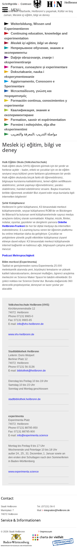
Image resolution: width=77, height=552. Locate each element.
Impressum (46, 531)
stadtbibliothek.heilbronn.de (24, 399)
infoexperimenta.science (32, 435)
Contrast (26, 4)
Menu (15, 10)
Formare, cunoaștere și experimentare (39, 67)
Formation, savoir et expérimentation (38, 119)
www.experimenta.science (23, 471)
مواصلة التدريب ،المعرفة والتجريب (34, 134)
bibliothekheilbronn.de (31, 370)
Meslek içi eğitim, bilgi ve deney (31, 15)
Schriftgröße (9, 4)
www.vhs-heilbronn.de (21, 334)
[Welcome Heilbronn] (55, 4)
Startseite (24, 11)
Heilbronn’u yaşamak (44, 11)
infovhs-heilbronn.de (30, 323)
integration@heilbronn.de (57, 510)
